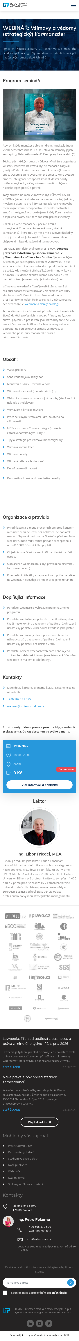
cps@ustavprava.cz (39, 1239)
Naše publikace (17, 1165)
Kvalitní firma (16, 1177)
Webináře (14, 1171)
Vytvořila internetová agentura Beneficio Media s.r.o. (43, 1312)
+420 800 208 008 (39, 1231)
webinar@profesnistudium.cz (25, 706)
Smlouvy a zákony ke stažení (25, 1184)
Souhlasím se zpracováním (39, 1292)
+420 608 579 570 (39, 1226)
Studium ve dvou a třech (23, 1158)
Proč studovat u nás (20, 1145)
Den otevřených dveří (21, 1152)
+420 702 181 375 (19, 699)
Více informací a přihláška (39, 785)
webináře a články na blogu (42, 304)
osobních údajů (57, 1292)
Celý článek (11, 1067)
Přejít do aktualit (39, 1122)
